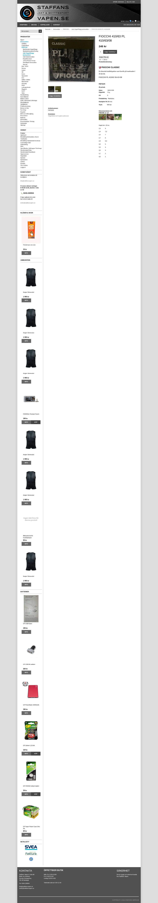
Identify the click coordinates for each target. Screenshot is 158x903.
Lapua (23, 70)
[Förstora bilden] (71, 59)
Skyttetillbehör (24, 102)
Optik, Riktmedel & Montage (28, 100)
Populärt (22, 112)
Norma (24, 68)
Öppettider (23, 156)
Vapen (22, 40)
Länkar (22, 161)
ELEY (23, 91)
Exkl (138, 21)
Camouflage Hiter (25, 142)
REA (21, 146)
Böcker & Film (24, 108)
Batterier (22, 117)
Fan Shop (23, 110)
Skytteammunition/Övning (30, 51)
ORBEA (24, 43)
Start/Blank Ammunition (30, 62)
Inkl (133, 21)
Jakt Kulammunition (28, 57)
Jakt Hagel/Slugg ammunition (28, 54)
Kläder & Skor (24, 98)
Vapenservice (24, 154)
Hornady (24, 83)
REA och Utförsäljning (26, 114)
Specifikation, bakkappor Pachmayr (31, 148)
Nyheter (22, 158)
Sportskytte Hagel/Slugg (30, 49)
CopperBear (25, 45)
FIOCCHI (24, 47)
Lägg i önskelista (54, 96)
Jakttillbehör (24, 104)
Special (25, 64)
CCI (23, 78)
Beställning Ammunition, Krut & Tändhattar (29, 137)
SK (22, 72)
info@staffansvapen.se (27, 181)
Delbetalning (24, 144)
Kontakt (56, 25)
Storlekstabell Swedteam (27, 152)
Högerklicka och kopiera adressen (58, 116)
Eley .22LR (25, 66)
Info (26, 253)
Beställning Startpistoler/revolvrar (30, 140)
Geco (23, 74)
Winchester (25, 81)
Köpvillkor (44, 25)
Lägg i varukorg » (110, 52)
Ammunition (24, 41)
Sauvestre (25, 76)
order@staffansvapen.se (27, 203)
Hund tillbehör (24, 97)
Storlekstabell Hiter (26, 150)
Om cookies (24, 165)
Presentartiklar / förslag (27, 121)
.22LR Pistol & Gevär (29, 60)
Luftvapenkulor (26, 87)
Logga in (23, 167)
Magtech (24, 89)
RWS (23, 85)
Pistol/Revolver (27, 59)
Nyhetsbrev (24, 159)
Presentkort (23, 115)
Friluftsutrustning (25, 106)
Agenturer (23, 135)
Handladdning (24, 95)
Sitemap (22, 125)
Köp (35, 422)
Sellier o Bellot (26, 79)
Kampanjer (23, 123)
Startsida (23, 25)
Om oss (34, 25)
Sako (23, 93)
